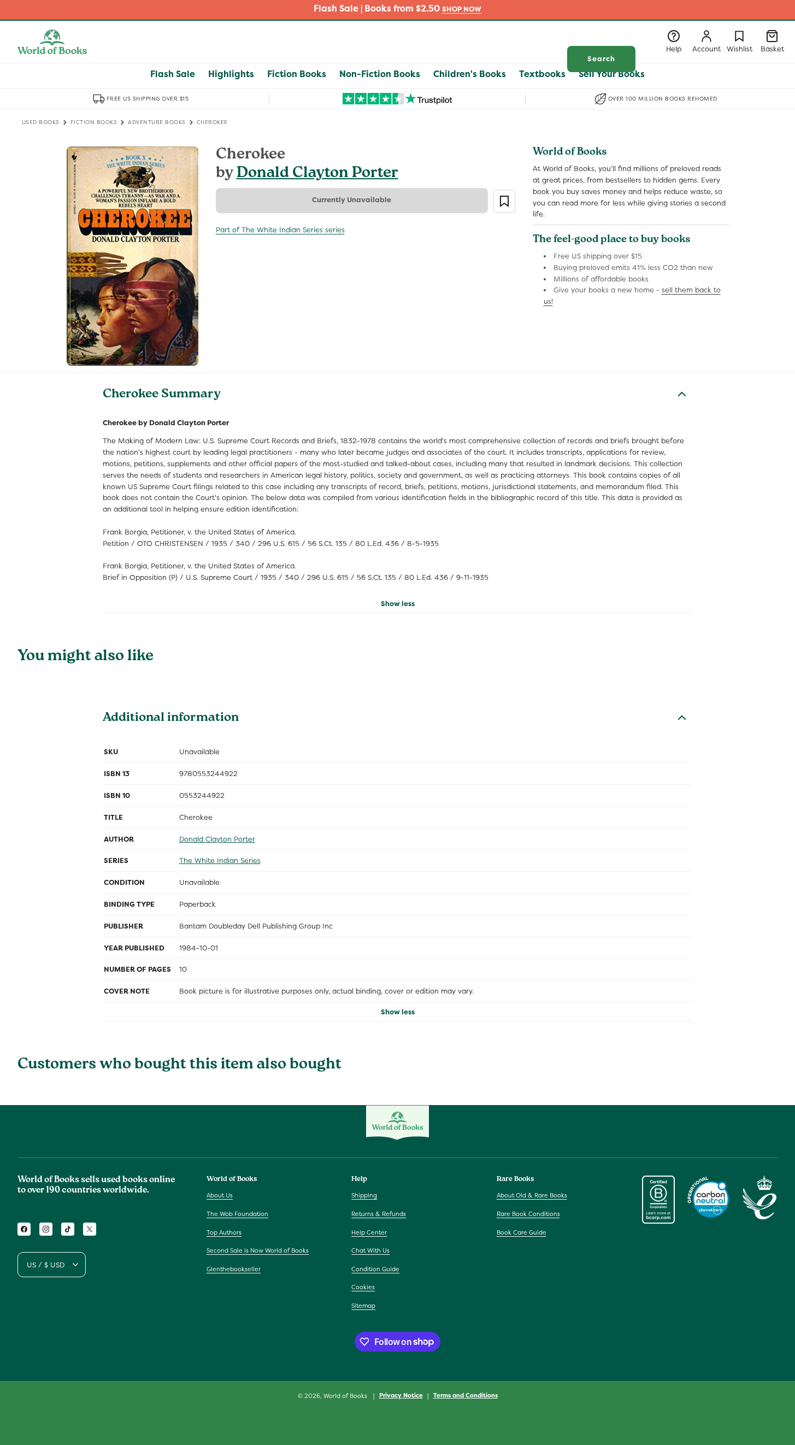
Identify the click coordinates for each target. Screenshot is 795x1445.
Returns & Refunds (378, 1214)
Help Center (369, 1232)
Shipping (364, 1195)
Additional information (171, 718)
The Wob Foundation (237, 1214)
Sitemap (363, 1305)
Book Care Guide (521, 1232)
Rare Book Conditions (528, 1214)
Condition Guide (375, 1269)
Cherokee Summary (162, 395)
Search (601, 59)
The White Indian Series (220, 860)
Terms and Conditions (465, 1395)
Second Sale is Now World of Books (258, 1250)
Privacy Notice (401, 1395)
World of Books (346, 1396)
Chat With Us (370, 1250)
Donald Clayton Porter (317, 174)
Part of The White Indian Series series (280, 230)
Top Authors (224, 1232)
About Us (220, 1195)
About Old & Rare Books (532, 1195)
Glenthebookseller (234, 1269)
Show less (398, 604)
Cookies (363, 1287)
